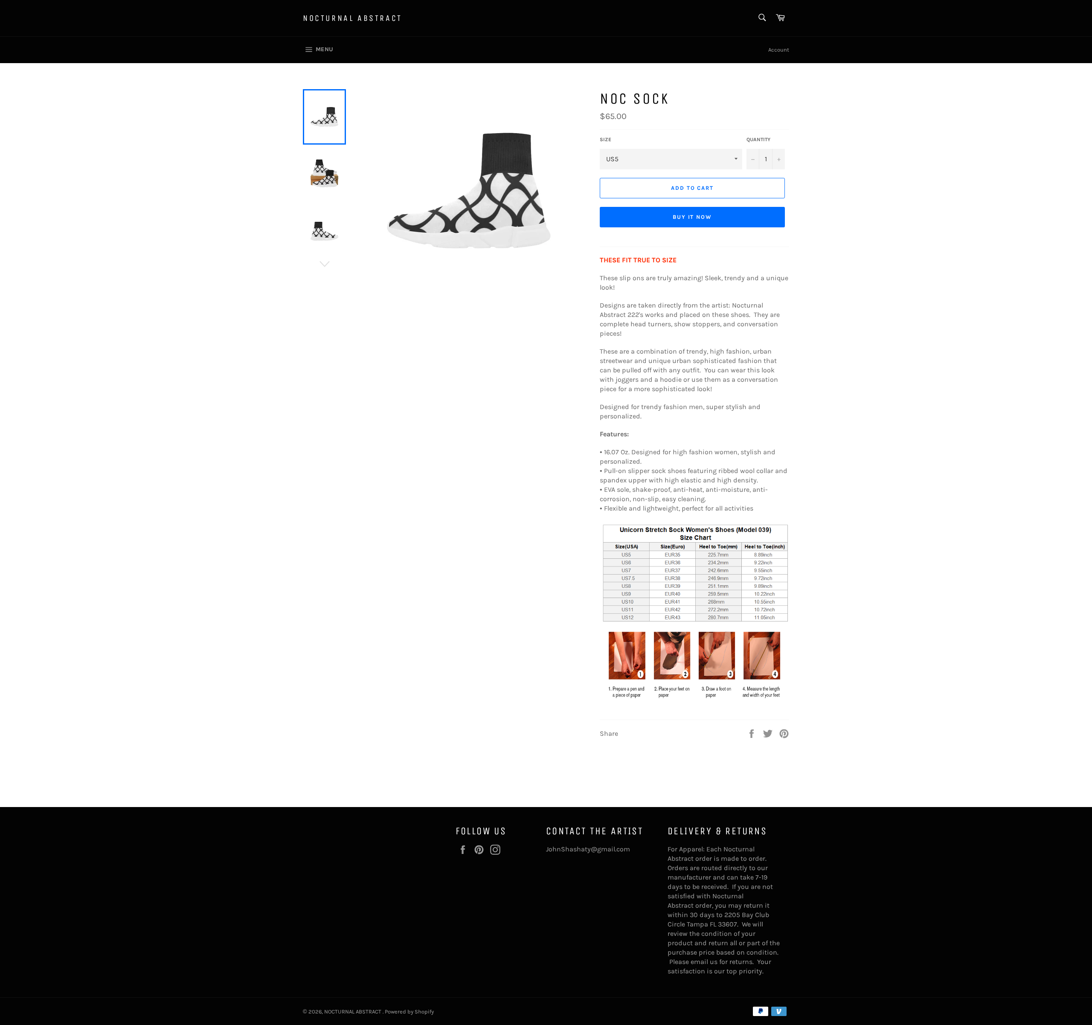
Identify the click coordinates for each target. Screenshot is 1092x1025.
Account (778, 49)
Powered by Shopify (409, 1011)
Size (605, 139)
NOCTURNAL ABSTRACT (352, 18)
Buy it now (692, 217)
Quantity (758, 139)
